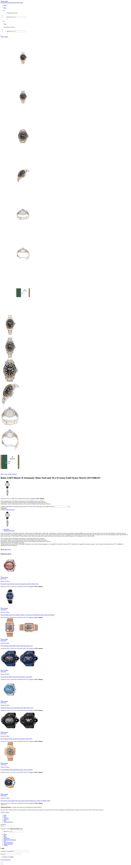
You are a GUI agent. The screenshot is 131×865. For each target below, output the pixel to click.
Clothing (6, 845)
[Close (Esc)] (1, 862)
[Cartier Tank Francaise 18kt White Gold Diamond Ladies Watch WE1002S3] (7, 496)
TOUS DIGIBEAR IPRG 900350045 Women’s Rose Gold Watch (17, 769)
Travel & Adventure (8, 842)
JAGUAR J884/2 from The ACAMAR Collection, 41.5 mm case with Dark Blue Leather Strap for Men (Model (27, 615)
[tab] (67, 529)
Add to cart (3, 508)
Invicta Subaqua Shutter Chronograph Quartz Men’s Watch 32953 (16, 676)
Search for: (9, 17)
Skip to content (4, 1)
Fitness (5, 837)
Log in (11, 857)
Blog (5, 820)
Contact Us (6, 819)
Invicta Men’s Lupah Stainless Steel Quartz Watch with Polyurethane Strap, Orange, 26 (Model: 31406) (25, 800)
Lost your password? (6, 859)
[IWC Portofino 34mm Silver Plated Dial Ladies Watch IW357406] (7, 488)
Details (32, 498)
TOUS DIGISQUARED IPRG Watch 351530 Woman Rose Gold (17, 645)
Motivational (7, 838)
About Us (6, 817)
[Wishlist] (1, 35)
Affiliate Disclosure (8, 822)
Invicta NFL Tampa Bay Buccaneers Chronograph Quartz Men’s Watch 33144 (19, 584)
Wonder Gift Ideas (12, 474)
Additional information (9, 530)
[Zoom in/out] (2, 862)
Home (2, 474)
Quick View (3, 578)
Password (3, 854)
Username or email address (7, 851)
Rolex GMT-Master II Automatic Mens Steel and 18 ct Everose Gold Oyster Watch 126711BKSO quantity (28, 506)
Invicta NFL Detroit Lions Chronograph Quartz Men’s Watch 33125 (17, 707)
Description (6, 529)
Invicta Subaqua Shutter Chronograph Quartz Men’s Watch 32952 (16, 738)
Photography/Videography (10, 839)
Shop (5, 474)
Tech (5, 841)
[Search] (4, 833)
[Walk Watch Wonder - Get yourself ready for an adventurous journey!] (12, 2)
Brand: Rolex (7, 549)
